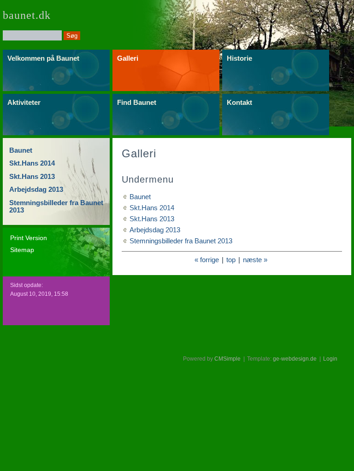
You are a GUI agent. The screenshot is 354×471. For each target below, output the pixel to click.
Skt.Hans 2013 (32, 176)
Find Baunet (136, 102)
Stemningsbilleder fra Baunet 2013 (56, 206)
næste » (255, 260)
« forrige (207, 260)
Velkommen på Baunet (43, 58)
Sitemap (22, 249)
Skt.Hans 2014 (32, 163)
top (231, 260)
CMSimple (227, 359)
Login (330, 359)
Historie (239, 58)
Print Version (28, 237)
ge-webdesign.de (295, 359)
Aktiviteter (24, 102)
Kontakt (239, 102)
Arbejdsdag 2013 (36, 189)
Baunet (20, 150)
